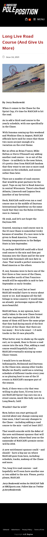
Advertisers (15, 530)
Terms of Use (39, 530)
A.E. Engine (28, 534)
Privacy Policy (27, 530)
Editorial (6, 530)
